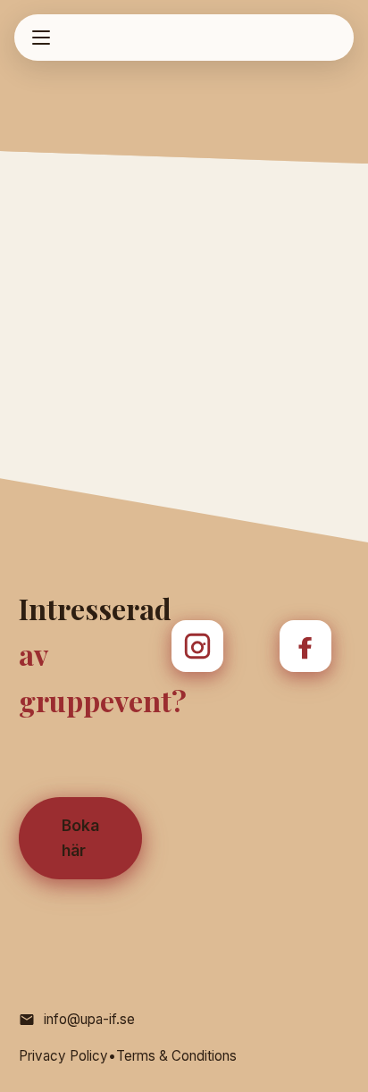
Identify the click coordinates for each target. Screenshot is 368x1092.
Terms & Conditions (176, 1055)
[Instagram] (197, 646)
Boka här (80, 838)
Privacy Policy (63, 1055)
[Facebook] (305, 646)
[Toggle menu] (41, 37)
